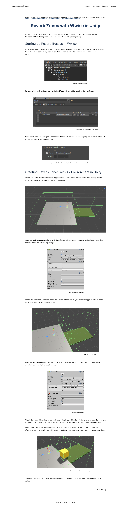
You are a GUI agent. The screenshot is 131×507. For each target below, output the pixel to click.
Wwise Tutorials (54, 17)
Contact (114, 6)
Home (27, 17)
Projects (86, 6)
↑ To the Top (101, 490)
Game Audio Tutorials (100, 6)
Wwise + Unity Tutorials (71, 17)
